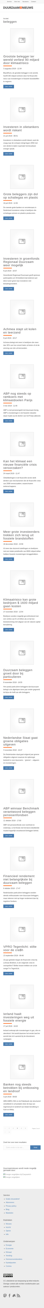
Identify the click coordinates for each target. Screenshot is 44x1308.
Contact (33, 1)
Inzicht (8, 1227)
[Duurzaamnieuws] (18, 7)
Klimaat (9, 1252)
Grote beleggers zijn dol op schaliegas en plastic (20, 195)
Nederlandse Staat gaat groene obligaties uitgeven (20, 741)
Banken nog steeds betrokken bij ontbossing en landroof (21, 1088)
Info (7, 1234)
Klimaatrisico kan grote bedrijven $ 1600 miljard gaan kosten (20, 603)
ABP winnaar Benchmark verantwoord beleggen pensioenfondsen (21, 812)
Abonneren (10, 1202)
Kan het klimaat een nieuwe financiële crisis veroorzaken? (20, 465)
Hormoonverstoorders (14, 1259)
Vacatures (25, 1)
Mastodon (9, 1213)
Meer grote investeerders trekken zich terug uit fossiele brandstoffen (21, 535)
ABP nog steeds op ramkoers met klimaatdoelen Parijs (17, 397)
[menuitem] (9, 1)
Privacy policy (11, 1206)
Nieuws (9, 1224)
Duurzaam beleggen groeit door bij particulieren (17, 673)
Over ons (17, 1)
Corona (8, 1266)
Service (9, 1)
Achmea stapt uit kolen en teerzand (19, 330)
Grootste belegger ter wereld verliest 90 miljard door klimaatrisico (21, 60)
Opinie (8, 1231)
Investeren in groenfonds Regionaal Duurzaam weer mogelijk (21, 262)
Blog (7, 1209)
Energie (9, 1245)
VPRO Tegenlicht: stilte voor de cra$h (20, 948)
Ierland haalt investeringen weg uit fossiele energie (18, 1017)
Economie (9, 1249)
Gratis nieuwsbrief (12, 1199)
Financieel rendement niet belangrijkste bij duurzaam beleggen (19, 879)
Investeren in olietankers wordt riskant (21, 128)
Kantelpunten (11, 1263)
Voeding (9, 1256)
